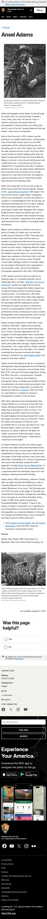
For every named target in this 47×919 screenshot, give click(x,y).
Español (6, 699)
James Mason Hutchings (18, 192)
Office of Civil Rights (10, 900)
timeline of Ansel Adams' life (22, 523)
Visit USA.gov (8, 913)
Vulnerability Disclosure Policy (14, 892)
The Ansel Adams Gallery (30, 355)
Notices (4, 872)
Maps (15, 17)
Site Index (7, 695)
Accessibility (6, 860)
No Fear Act (6, 884)
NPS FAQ (5, 880)
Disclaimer (5, 888)
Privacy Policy (7, 864)
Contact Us (7, 683)
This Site (23, 730)
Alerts (8, 17)
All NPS (23, 736)
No (9, 646)
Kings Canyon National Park (30, 465)
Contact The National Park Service (16, 876)
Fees (31, 17)
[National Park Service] (3, 10)
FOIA (3, 868)
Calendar (23, 17)
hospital (24, 390)
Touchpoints (19, 658)
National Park (15, 10)
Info (2, 17)
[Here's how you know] (23, 3)
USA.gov (5, 896)
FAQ (5, 691)
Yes (10, 639)
